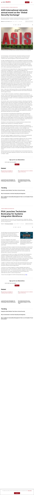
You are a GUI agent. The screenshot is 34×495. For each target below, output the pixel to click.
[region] (17, 492)
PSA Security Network (9, 223)
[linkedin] (15, 24)
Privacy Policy (30, 490)
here (26, 274)
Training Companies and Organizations (7, 208)
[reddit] (18, 24)
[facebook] (13, 24)
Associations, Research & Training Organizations (9, 7)
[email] (20, 24)
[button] (1, 2)
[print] (32, 24)
